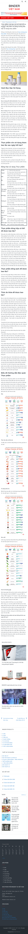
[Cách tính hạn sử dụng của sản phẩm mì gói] (6, 827)
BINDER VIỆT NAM (7, 18)
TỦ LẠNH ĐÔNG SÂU (7, 744)
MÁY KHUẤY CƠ (6, 766)
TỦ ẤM (3, 733)
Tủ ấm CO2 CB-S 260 (9, 779)
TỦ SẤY (4, 735)
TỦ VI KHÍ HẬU (5, 741)
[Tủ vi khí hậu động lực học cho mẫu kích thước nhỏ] (6, 800)
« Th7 (3, 858)
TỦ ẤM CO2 (5, 737)
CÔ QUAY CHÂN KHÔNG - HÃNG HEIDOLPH (12, 759)
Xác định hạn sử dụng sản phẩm (9, 919)
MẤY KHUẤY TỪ (6, 765)
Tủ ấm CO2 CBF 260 (9, 786)
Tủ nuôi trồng (6, 873)
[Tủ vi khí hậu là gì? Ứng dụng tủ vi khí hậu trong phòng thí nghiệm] (14, 652)
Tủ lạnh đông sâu (7, 880)
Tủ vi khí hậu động (7, 878)
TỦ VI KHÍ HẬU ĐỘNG (7, 742)
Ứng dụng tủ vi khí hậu (11, 22)
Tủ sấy (4, 869)
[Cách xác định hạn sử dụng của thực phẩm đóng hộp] (6, 808)
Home (3, 22)
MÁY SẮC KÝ (5, 755)
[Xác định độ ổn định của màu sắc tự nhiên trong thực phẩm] (14, 696)
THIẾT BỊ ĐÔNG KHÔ (7, 761)
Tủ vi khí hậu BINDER (7, 916)
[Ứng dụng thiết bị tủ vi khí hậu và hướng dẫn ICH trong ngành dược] (6, 817)
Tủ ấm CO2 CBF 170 (9, 789)
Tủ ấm (4, 867)
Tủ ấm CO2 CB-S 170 (9, 782)
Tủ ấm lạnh (6, 776)
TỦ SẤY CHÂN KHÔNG (7, 746)
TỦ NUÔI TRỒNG (6, 739)
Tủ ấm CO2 (6, 871)
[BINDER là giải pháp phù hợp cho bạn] (14, 675)
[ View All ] (23, 794)
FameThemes (17, 931)
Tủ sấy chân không (7, 882)
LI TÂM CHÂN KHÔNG (7, 763)
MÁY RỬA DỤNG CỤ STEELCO (9, 757)
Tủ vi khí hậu (6, 875)
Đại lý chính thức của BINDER (9, 917)
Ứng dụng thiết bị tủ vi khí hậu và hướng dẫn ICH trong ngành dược (15, 818)
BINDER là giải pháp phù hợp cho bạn (12, 685)
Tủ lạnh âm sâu (5, 914)
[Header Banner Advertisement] (14, 13)
